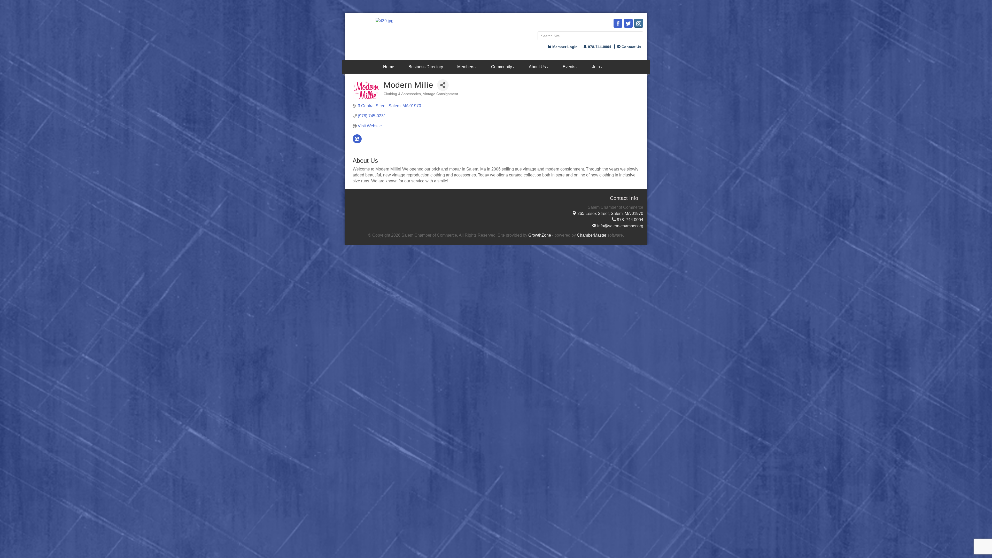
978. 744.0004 (629, 220)
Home (388, 67)
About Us (537, 67)
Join (596, 67)
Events (569, 67)
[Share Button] (443, 85)
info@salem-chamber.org (619, 226)
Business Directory (425, 67)
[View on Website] (357, 142)
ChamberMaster (591, 235)
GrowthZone (539, 235)
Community (501, 67)
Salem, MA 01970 (610, 213)
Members (465, 67)
